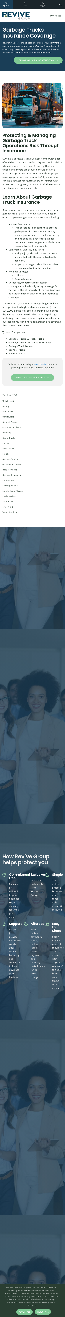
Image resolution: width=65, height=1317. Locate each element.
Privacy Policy (48, 1302)
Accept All (24, 1312)
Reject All (43, 1312)
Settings (32, 1305)
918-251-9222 (41, 364)
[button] (60, 4)
